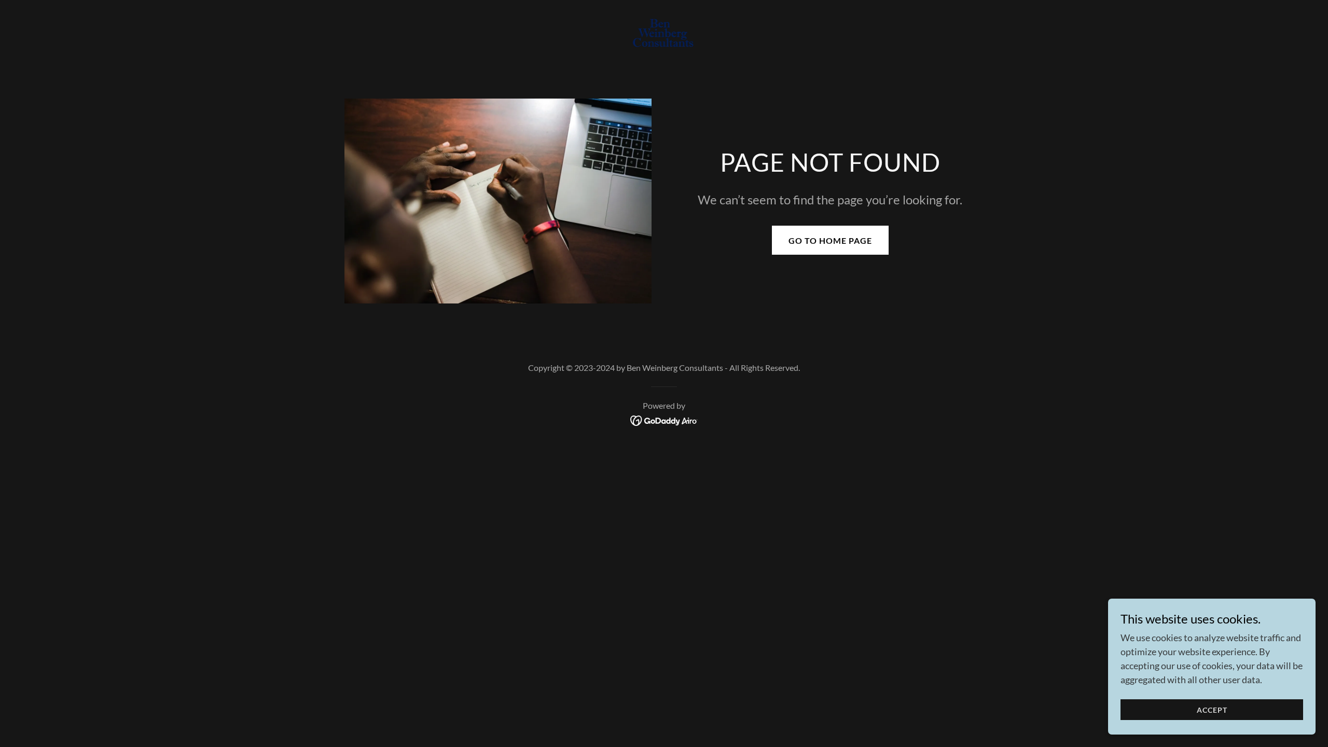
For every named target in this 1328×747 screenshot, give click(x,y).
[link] (664, 33)
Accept (1212, 710)
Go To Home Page (830, 240)
